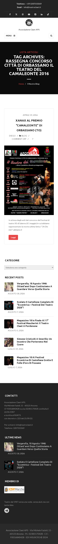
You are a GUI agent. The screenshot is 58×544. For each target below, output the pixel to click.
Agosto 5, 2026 (16, 330)
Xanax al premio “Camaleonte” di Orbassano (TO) (29, 125)
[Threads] (23, 14)
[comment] (8, 139)
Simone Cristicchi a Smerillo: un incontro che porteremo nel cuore (34, 342)
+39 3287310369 (34, 4)
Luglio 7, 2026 (15, 367)
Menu (9, 36)
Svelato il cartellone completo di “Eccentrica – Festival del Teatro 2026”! (35, 305)
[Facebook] (10, 14)
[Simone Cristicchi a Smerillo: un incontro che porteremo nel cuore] (8, 342)
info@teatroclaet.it (32, 7)
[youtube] (29, 14)
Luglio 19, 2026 (15, 349)
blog (24, 135)
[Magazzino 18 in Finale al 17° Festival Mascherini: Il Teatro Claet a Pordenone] (8, 323)
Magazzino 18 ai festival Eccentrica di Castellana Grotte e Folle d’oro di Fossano (35, 360)
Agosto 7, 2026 (16, 312)
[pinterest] (35, 14)
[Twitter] (16, 14)
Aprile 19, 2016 (30, 115)
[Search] (51, 35)
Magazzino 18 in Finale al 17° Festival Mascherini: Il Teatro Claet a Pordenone (33, 323)
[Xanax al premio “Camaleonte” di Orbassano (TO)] (29, 180)
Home (21, 84)
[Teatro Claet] (29, 22)
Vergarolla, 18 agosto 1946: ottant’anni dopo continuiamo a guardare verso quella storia (34, 286)
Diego (12, 135)
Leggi (13, 237)
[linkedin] (42, 14)
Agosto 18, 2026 (16, 293)
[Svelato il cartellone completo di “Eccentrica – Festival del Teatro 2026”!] (8, 305)
